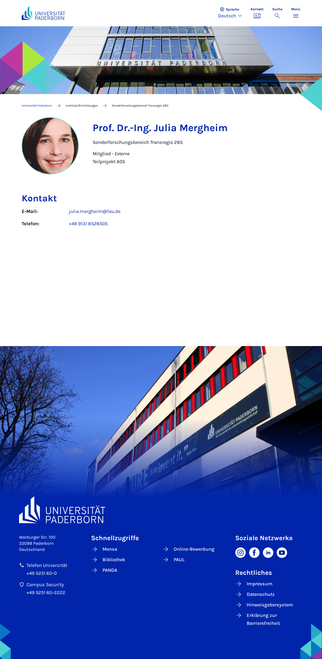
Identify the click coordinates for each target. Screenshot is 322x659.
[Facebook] (254, 552)
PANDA (110, 570)
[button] (232, 13)
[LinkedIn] (268, 552)
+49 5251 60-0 (42, 573)
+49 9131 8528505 (88, 224)
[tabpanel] (161, 219)
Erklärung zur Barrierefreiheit (263, 619)
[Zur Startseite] (43, 13)
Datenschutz (261, 594)
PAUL (179, 560)
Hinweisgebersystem (270, 605)
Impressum (259, 584)
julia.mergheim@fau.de (94, 211)
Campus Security (45, 585)
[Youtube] (282, 552)
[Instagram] (240, 552)
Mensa (110, 549)
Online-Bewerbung (194, 549)
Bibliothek (114, 560)
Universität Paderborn (37, 105)
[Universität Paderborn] (161, 509)
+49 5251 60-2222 (46, 592)
